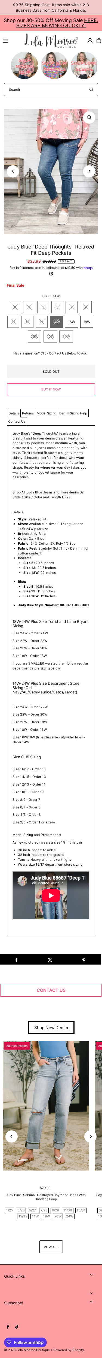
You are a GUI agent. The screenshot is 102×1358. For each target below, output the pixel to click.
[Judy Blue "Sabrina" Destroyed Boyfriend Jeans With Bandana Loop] (46, 1106)
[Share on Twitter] (50, 959)
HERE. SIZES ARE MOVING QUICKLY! (57, 22)
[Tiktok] (16, 1327)
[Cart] (99, 40)
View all (51, 1247)
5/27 (32, 1210)
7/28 (44, 1210)
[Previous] (13, 171)
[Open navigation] (11, 40)
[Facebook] (8, 1327)
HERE (66, 497)
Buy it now (51, 389)
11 (13, 322)
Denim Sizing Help (73, 413)
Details (13, 413)
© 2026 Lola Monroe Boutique (27, 1350)
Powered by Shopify (68, 1350)
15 (42, 322)
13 (27, 322)
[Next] (89, 171)
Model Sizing (46, 413)
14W (56, 322)
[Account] (90, 40)
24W (66, 336)
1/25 (9, 1210)
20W (34, 336)
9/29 (55, 1210)
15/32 (22, 1216)
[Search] (91, 89)
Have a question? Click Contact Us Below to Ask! (50, 353)
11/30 (67, 1210)
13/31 (81, 1210)
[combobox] (51, 89)
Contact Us (16, 421)
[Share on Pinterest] (84, 959)
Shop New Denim (51, 1027)
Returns (28, 413)
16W (71, 322)
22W (50, 336)
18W (86, 322)
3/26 (20, 1210)
